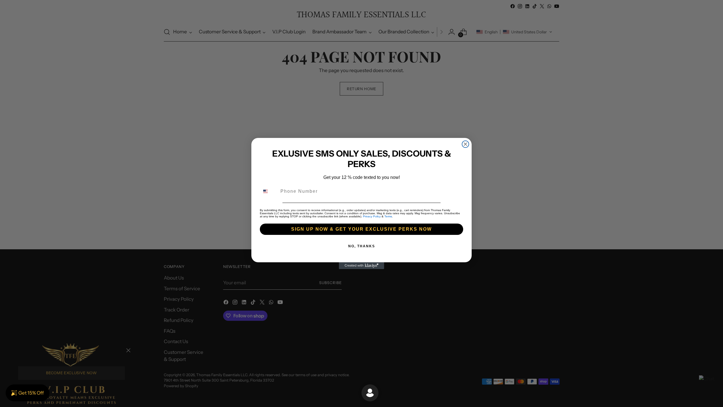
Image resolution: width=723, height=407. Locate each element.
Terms (388, 216)
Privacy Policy (372, 216)
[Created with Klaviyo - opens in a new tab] (361, 265)
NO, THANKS (361, 246)
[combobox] (269, 191)
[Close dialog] (465, 144)
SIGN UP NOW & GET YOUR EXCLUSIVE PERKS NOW (361, 229)
